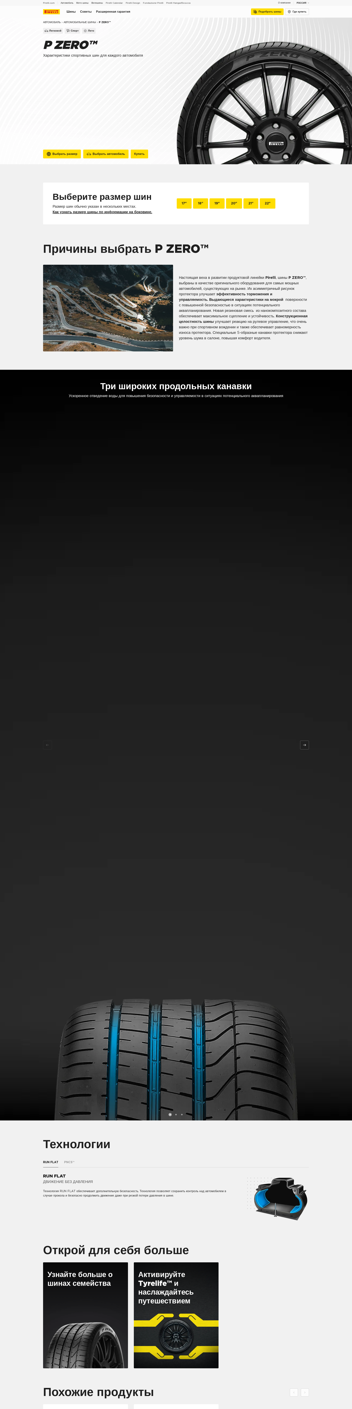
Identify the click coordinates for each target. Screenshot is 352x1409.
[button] (170, 1114)
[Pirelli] (55, 11)
